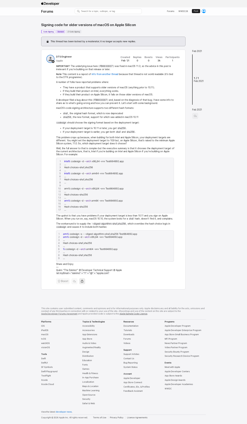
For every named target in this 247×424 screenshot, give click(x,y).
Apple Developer (132, 378)
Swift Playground (49, 371)
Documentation (131, 326)
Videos (127, 343)
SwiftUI (44, 363)
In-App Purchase (90, 377)
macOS (44, 334)
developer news (64, 412)
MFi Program (171, 339)
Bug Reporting (130, 363)
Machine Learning (90, 390)
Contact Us (129, 358)
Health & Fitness (90, 373)
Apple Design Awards (175, 380)
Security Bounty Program (177, 352)
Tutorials (128, 330)
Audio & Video (89, 343)
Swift (43, 358)
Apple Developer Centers (177, 371)
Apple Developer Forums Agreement (59, 314)
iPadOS (44, 330)
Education (87, 360)
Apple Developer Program (178, 326)
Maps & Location (90, 386)
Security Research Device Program (182, 356)
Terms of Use (99, 417)
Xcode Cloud (47, 384)
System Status (130, 367)
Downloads (129, 334)
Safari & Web (88, 403)
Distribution (88, 356)
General (61, 32)
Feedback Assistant (133, 391)
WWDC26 (183, 11)
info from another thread (105, 74)
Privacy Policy (117, 417)
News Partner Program (176, 343)
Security (86, 399)
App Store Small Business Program (182, 334)
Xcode (44, 380)
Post (196, 11)
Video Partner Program (176, 347)
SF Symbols (47, 367)
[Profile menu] (204, 11)
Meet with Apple (172, 367)
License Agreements (137, 417)
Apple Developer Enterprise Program (183, 330)
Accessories (88, 330)
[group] (115, 185)
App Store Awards (173, 376)
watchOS (45, 343)
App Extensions (89, 334)
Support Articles (131, 354)
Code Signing (48, 32)
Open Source (88, 395)
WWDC (168, 389)
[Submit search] (78, 11)
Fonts (85, 365)
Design (85, 352)
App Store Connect (133, 382)
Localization (88, 382)
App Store (87, 339)
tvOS (43, 339)
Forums (47, 11)
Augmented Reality (91, 347)
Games (85, 369)
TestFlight (46, 376)
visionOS (45, 347)
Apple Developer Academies (179, 384)
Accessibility (88, 326)
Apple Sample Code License (133, 314)
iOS (43, 326)
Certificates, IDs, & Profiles (137, 387)
